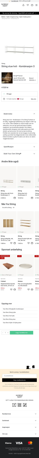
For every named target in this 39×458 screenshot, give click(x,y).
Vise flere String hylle (9, 312)
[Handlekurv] (32, 5)
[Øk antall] (8, 332)
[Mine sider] (23, 5)
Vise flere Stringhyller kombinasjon (13, 309)
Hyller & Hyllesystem (24, 17)
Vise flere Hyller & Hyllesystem (12, 322)
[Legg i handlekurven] (15, 198)
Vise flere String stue (9, 319)
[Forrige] (3, 40)
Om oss (4, 434)
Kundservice (6, 414)
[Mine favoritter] (28, 5)
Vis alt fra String (7, 207)
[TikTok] (24, 405)
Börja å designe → (32, 79)
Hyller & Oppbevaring (12, 17)
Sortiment (5, 420)
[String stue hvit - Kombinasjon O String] (19, 40)
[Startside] (4, 5)
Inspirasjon (6, 427)
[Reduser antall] (2, 332)
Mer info (33, 99)
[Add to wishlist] (11, 243)
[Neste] (36, 40)
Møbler (3, 17)
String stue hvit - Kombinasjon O (10, 18)
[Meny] (36, 5)
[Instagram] (19, 405)
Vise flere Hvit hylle (9, 316)
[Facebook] (14, 405)
